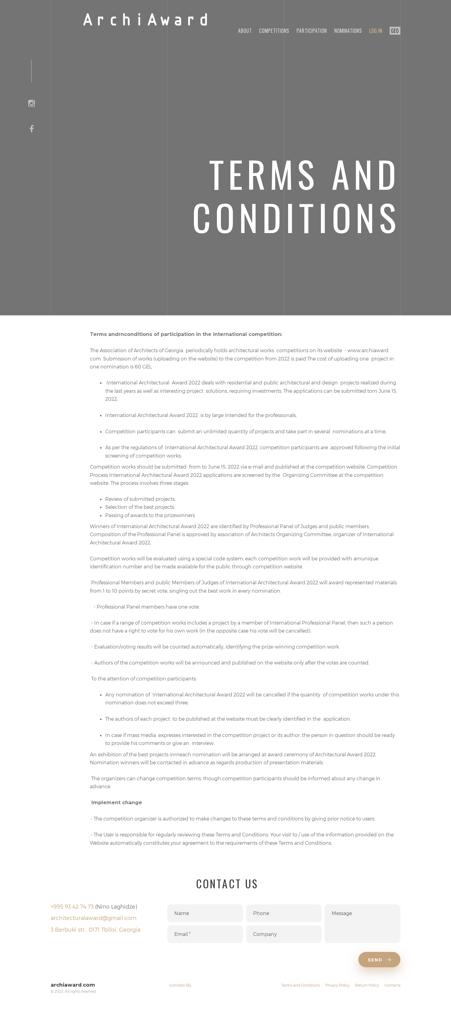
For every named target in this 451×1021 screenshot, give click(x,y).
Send (376, 960)
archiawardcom (73, 985)
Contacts (392, 985)
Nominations (348, 30)
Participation (312, 30)
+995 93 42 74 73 (72, 906)
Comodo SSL (180, 985)
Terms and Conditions (300, 985)
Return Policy (367, 985)
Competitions (274, 30)
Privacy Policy (337, 985)
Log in (375, 30)
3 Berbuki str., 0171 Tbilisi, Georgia (95, 929)
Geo (395, 30)
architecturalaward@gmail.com (94, 917)
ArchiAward (145, 21)
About (245, 30)
